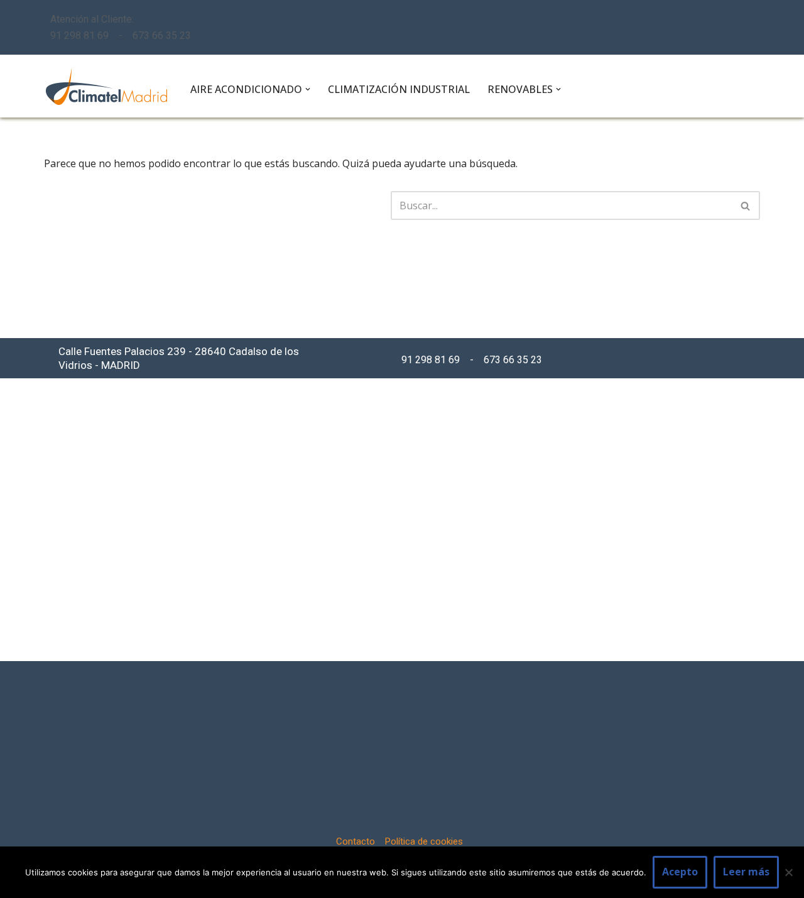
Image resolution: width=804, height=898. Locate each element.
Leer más (746, 872)
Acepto (680, 872)
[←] (106, 86)
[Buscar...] (217, 205)
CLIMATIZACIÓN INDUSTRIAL (399, 89)
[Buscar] (746, 205)
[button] (307, 89)
